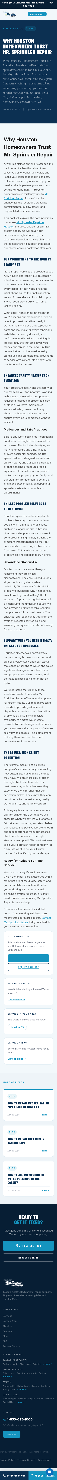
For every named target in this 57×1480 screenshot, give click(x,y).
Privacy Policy (7, 1460)
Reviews (7, 1331)
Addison (7, 1364)
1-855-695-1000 (31, 958)
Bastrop (35, 1386)
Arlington (37, 1364)
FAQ (5, 1341)
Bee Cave (45, 1386)
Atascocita (32, 1373)
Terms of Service (26, 1460)
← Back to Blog (13, 28)
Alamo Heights (9, 1398)
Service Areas (10, 1321)
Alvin (13, 1373)
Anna (28, 1364)
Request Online (28, 967)
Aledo (15, 1364)
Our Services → (16, 999)
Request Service (37, 14)
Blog (5, 1336)
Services (7, 1316)
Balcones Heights (26, 1398)
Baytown (43, 1373)
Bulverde (49, 1398)
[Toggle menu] (51, 14)
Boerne (40, 1398)
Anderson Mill (9, 1386)
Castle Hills (8, 1402)
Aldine (6, 1373)
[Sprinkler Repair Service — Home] (10, 14)
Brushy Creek (9, 1389)
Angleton (21, 1373)
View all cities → (17, 1058)
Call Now (12, 1434)
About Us (7, 1326)
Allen (22, 1364)
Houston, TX (17, 1027)
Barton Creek (23, 1386)
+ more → (47, 1364)
